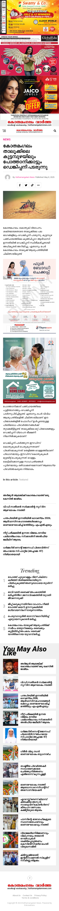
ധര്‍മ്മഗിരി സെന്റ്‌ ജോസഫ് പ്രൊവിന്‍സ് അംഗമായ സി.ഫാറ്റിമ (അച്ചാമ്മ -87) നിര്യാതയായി (26, 551)
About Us (17, 895)
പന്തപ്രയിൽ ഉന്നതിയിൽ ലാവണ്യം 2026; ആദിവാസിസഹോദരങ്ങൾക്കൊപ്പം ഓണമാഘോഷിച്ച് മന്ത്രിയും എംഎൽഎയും (27, 521)
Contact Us (27, 895)
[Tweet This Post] (26, 185)
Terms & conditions (30, 898)
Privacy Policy (40, 895)
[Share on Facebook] (20, 185)
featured (23, 480)
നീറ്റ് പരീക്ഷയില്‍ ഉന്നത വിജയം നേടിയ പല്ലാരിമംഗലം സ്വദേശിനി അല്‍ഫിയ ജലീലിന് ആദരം (25, 536)
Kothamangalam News (25, 177)
